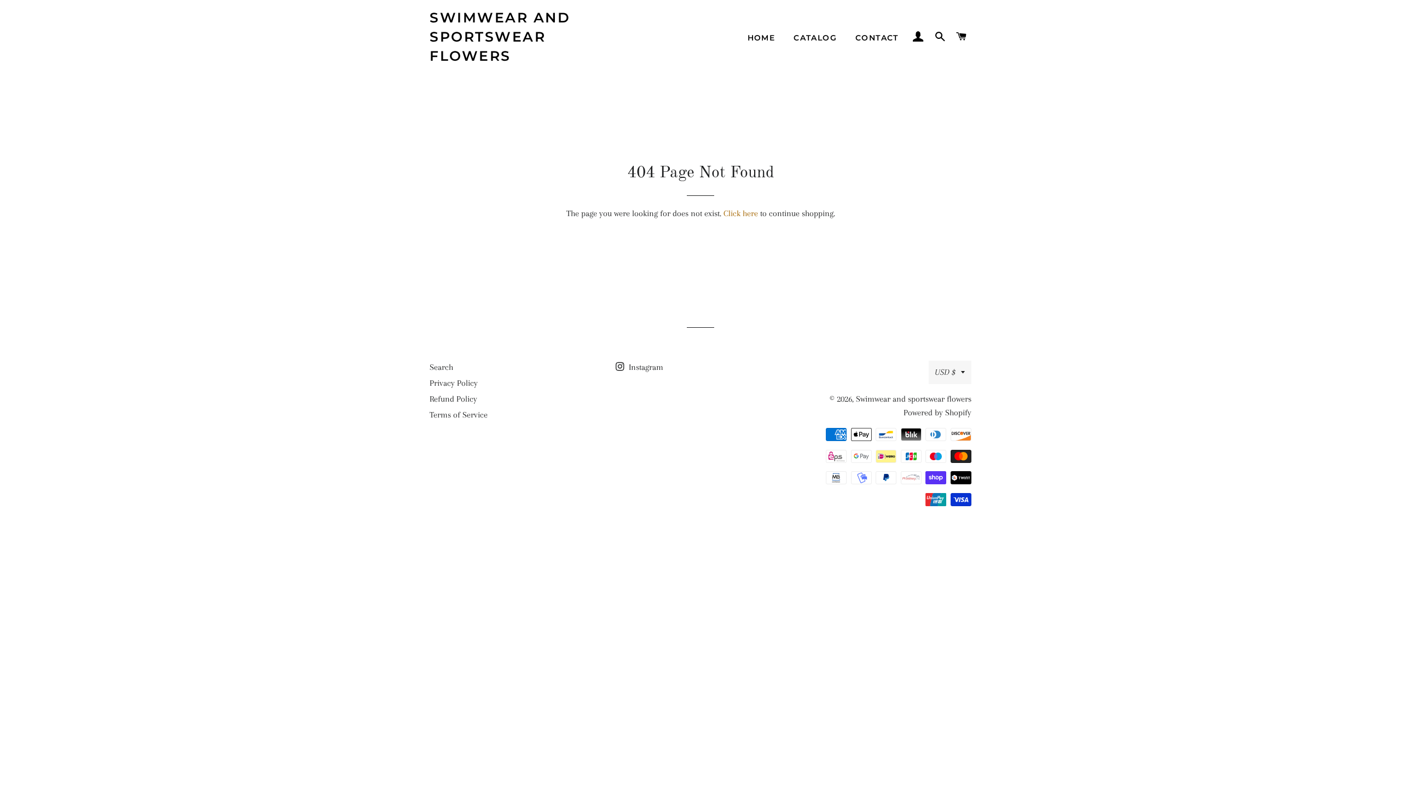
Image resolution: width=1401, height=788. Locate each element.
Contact (877, 38)
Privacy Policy (454, 383)
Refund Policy (453, 399)
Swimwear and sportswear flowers (500, 36)
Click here (740, 213)
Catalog (815, 38)
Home (761, 38)
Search (441, 367)
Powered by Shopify (937, 413)
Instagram (645, 367)
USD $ (945, 372)
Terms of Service (459, 415)
